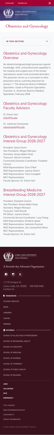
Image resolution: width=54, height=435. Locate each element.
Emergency (8, 398)
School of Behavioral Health (16, 341)
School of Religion (12, 375)
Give (5, 393)
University (9, 3)
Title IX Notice (9, 405)
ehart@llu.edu (10, 117)
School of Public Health (14, 369)
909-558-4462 (37, 286)
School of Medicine (12, 352)
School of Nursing (12, 358)
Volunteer (8, 389)
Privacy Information (11, 419)
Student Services (11, 301)
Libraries (7, 313)
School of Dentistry (12, 347)
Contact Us (8, 289)
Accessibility (8, 415)
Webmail (7, 324)
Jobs (5, 384)
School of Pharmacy (12, 364)
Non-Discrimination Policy (14, 410)
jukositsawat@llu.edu (14, 127)
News (5, 307)
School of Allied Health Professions (20, 335)
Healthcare (22, 3)
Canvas (6, 318)
